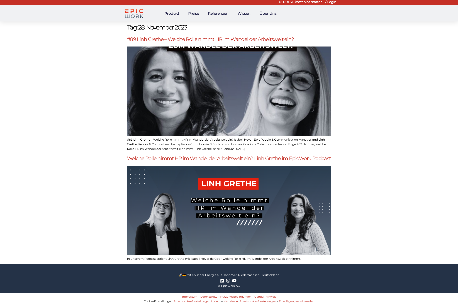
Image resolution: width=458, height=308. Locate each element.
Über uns (268, 13)
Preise (193, 13)
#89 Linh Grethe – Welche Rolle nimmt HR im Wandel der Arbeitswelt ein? (210, 39)
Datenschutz (208, 296)
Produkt (172, 13)
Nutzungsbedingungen (236, 296)
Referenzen (218, 13)
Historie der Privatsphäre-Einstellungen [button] (249, 301)
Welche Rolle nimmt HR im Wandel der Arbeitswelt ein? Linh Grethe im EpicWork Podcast (229, 158)
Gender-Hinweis (265, 296)
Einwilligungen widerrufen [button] (296, 301)
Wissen (244, 13)
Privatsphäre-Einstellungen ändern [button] (197, 301)
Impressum (190, 296)
